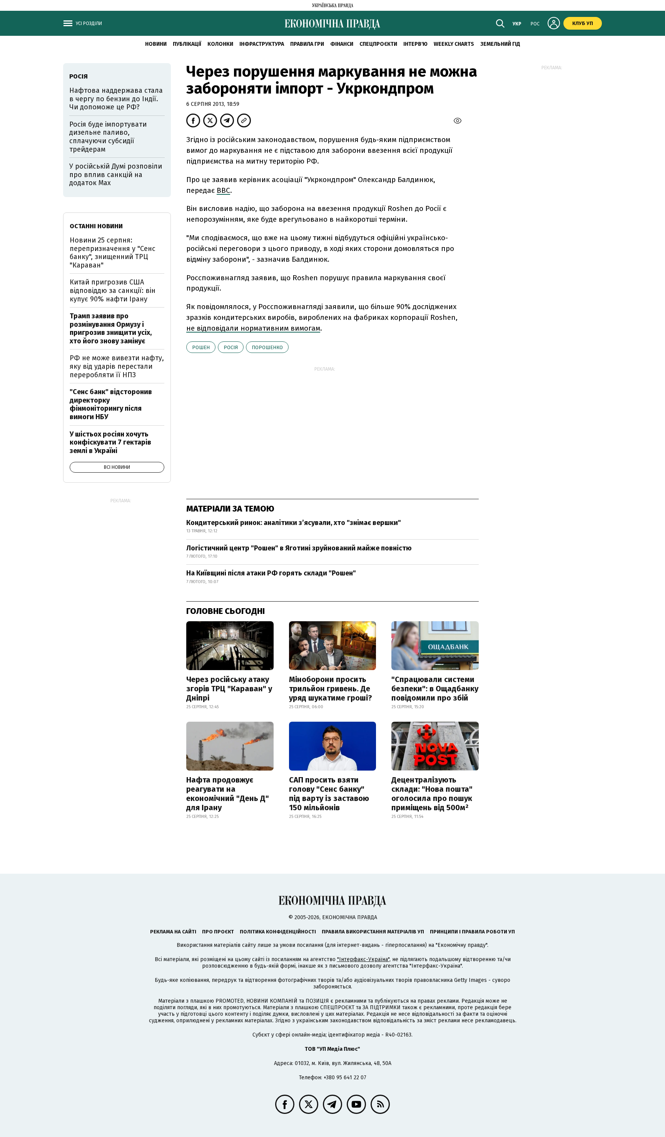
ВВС (223, 190)
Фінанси (341, 44)
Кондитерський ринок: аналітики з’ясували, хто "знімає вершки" (293, 522)
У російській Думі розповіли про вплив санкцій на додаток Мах (115, 174)
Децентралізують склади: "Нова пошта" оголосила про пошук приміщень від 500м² (432, 793)
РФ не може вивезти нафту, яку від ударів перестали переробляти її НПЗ (117, 366)
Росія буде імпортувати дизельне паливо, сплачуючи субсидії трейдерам (108, 137)
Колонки (220, 44)
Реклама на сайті (173, 932)
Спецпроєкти (378, 44)
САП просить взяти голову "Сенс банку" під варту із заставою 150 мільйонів (329, 793)
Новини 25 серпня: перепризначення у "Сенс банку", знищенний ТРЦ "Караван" (112, 252)
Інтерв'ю (415, 44)
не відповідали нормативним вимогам (253, 328)
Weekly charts (454, 44)
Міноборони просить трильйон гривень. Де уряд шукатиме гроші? (330, 688)
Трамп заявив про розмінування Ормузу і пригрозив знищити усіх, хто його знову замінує (111, 328)
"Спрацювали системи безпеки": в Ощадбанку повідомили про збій (434, 688)
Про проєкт (218, 932)
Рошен (201, 347)
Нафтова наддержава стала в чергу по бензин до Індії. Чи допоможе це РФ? (116, 98)
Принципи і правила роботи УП (472, 932)
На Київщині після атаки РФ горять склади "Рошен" (271, 573)
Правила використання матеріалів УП (373, 932)
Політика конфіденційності (278, 932)
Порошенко (267, 347)
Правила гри (307, 44)
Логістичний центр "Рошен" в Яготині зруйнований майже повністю (299, 548)
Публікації (187, 44)
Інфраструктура (261, 44)
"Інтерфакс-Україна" (363, 959)
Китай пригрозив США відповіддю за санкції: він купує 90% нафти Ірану (112, 290)
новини (156, 44)
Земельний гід (500, 44)
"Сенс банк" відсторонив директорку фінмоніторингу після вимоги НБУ (111, 404)
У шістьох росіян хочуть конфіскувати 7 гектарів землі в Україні (110, 442)
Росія (231, 347)
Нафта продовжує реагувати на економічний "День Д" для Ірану (227, 793)
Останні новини (96, 226)
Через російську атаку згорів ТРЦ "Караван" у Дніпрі (229, 688)
